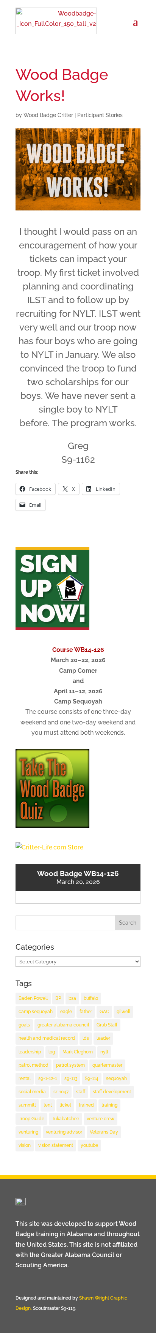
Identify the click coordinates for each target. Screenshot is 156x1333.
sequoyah (116, 1078)
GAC (104, 1011)
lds (86, 1038)
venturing (28, 1132)
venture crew (100, 1118)
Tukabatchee (65, 1118)
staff (80, 1091)
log (51, 1052)
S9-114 (91, 1078)
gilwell (123, 1011)
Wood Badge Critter (48, 115)
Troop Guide (31, 1118)
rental (25, 1078)
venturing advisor (64, 1132)
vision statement (55, 1145)
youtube (89, 1145)
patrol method (33, 1065)
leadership (30, 1052)
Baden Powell (33, 998)
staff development (112, 1091)
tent (48, 1105)
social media (32, 1091)
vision (25, 1145)
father (86, 1011)
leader (103, 1038)
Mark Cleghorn (77, 1052)
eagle (66, 1011)
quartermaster (107, 1065)
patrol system (70, 1065)
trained (86, 1105)
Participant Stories (100, 115)
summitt (27, 1105)
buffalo (91, 998)
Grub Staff (107, 1025)
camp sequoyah (36, 1011)
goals (24, 1025)
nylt (104, 1052)
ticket (65, 1105)
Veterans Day (104, 1132)
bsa (72, 998)
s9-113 (70, 1078)
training (109, 1105)
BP (58, 998)
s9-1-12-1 (47, 1078)
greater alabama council (63, 1025)
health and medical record (47, 1038)
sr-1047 (61, 1091)
